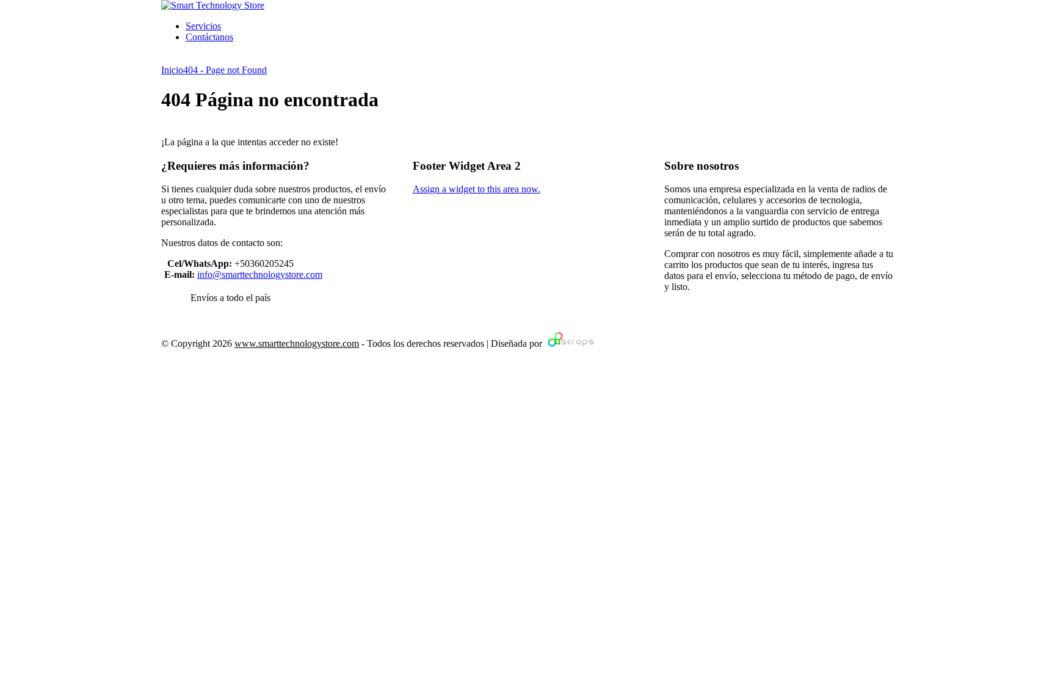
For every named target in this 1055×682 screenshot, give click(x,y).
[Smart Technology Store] (212, 5)
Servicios (203, 26)
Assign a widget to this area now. (476, 189)
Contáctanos (209, 37)
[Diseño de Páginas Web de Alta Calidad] (569, 343)
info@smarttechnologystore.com (259, 274)
